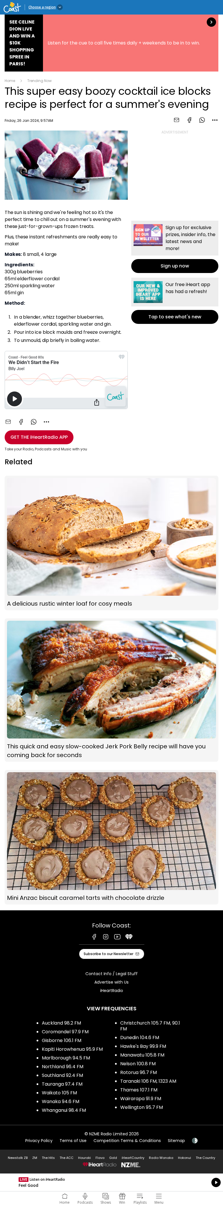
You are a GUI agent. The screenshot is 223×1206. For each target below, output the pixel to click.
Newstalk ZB (18, 1157)
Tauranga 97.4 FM (62, 1084)
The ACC (66, 1157)
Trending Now (39, 80)
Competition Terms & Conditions (127, 1140)
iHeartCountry (133, 1157)
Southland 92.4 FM (62, 1075)
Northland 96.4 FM (62, 1066)
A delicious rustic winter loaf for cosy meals (111, 543)
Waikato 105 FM (59, 1092)
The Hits (48, 1157)
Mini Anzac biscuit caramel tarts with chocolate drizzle (111, 837)
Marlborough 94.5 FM (66, 1058)
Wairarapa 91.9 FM (140, 1098)
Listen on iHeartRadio (111, 1182)
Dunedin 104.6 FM (139, 1037)
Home (10, 80)
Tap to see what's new (174, 301)
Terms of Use (73, 1140)
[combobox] (214, 120)
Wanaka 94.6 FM (60, 1101)
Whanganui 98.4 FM (64, 1110)
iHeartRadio (111, 990)
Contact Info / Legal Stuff (111, 974)
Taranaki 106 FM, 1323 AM (148, 1081)
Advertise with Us (111, 982)
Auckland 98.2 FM (61, 1023)
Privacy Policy (39, 1140)
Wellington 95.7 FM (141, 1107)
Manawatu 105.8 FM (142, 1055)
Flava (100, 1157)
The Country (205, 1157)
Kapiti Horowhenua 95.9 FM (72, 1049)
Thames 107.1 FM (138, 1090)
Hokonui (184, 1157)
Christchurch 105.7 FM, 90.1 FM (150, 1026)
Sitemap (176, 1140)
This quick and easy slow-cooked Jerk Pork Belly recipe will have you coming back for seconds (111, 690)
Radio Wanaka (161, 1157)
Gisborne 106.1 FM (61, 1040)
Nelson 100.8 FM (138, 1063)
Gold (113, 1157)
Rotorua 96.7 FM (138, 1072)
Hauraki (84, 1157)
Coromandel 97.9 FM (65, 1031)
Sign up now (174, 247)
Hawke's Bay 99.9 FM (143, 1046)
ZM (34, 1157)
